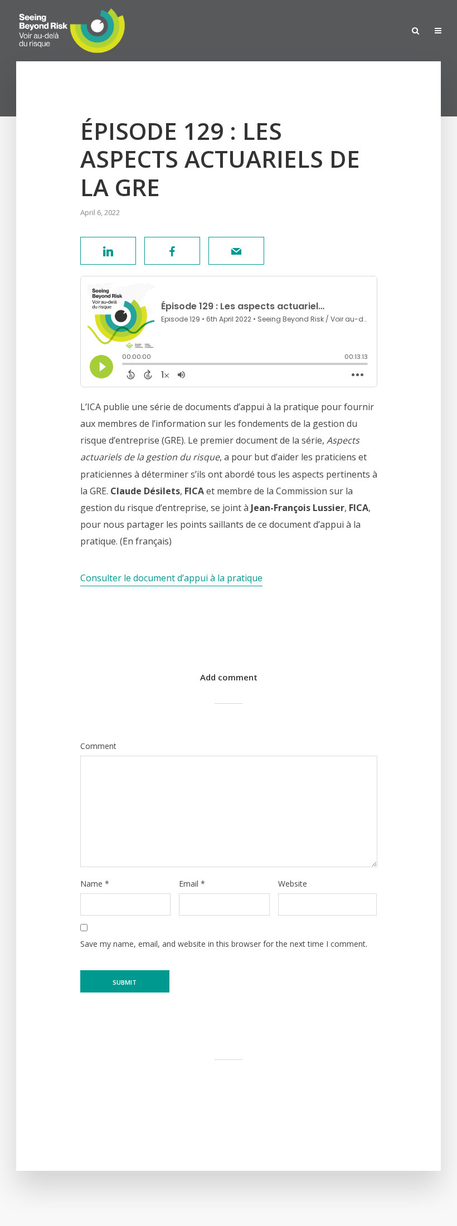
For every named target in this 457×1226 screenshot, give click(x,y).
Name (94, 884)
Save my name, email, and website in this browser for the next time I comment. (223, 944)
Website (292, 884)
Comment (98, 746)
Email (192, 884)
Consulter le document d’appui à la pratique (171, 578)
